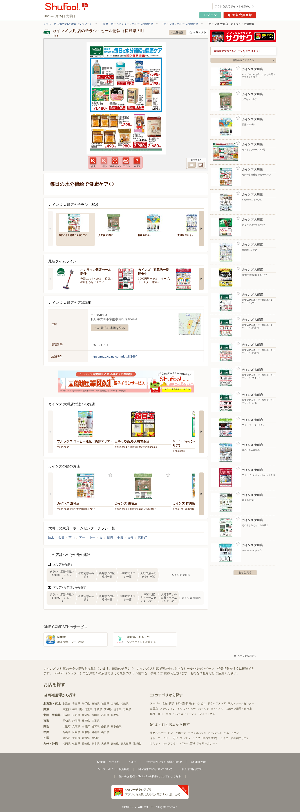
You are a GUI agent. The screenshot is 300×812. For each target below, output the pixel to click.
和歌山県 (116, 726)
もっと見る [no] (245, 572)
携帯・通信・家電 (160, 714)
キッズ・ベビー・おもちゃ (193, 708)
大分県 (105, 743)
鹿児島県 (126, 743)
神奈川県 (77, 709)
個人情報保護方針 (191, 769)
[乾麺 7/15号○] (154, 222)
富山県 (95, 715)
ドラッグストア (217, 703)
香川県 (76, 737)
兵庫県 (76, 726)
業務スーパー (158, 732)
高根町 (142, 538)
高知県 (95, 737)
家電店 (154, 708)
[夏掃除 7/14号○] (194, 222)
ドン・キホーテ (177, 732)
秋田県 (105, 703)
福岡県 (66, 743)
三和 (192, 743)
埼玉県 (88, 709)
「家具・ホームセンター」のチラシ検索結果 (126, 23)
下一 (82, 538)
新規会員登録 (239, 15)
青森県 (76, 703)
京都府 (86, 726)
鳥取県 (86, 732)
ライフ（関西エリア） (205, 738)
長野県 (76, 715)
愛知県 (66, 720)
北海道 (66, 703)
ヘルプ (132, 761)
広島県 (76, 732)
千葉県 (98, 709)
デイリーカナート (207, 743)
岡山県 (66, 732)
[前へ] (50, 228)
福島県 (124, 703)
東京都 (66, 709)
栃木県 (117, 709)
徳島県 (66, 737)
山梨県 (66, 715)
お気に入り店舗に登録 (197, 32)
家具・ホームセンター (241, 703)
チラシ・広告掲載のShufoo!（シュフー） (67, 23)
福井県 (115, 715)
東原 (120, 538)
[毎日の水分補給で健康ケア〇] (75, 222)
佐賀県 (76, 743)
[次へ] (201, 228)
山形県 (115, 703)
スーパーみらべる (218, 732)
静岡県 (76, 720)
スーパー (155, 703)
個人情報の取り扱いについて (155, 769)
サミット (155, 743)
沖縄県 (137, 743)
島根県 (95, 732)
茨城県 (108, 709)
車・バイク (217, 708)
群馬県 (127, 709)
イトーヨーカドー (160, 738)
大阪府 (66, 726)
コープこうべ (170, 743)
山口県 (105, 732)
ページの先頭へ (245, 655)
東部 (130, 538)
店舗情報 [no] (177, 32)
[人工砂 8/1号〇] (115, 222)
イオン (235, 732)
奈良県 (105, 726)
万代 (175, 738)
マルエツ (185, 738)
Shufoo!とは (198, 761)
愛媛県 (86, 737)
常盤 (61, 538)
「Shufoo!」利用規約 (106, 761)
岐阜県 (86, 720)
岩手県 (86, 703)
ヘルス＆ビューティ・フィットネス (194, 714)
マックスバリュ (197, 732)
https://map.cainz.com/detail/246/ (114, 356)
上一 (92, 538)
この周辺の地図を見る (109, 328)
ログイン (210, 15)
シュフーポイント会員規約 (113, 769)
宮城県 (95, 703)
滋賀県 (95, 726)
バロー (184, 743)
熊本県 (95, 743)
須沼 (110, 538)
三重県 (95, 720)
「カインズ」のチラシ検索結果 (179, 23)
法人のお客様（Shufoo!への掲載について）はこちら (150, 776)
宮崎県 (115, 743)
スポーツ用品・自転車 (239, 708)
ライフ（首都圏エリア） (234, 738)
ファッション (167, 708)
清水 (51, 538)
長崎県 (86, 743)
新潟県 (86, 715)
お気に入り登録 (110, 475)
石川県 (105, 715)
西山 (72, 538)
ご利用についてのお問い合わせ (163, 761)
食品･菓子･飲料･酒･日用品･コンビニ (184, 703)
